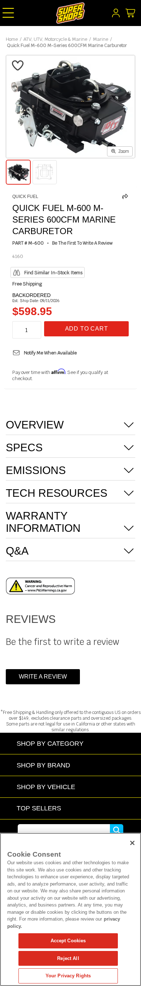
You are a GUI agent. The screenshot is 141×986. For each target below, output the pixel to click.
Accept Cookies (68, 940)
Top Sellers (39, 808)
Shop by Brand (43, 765)
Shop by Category (50, 743)
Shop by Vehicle (46, 787)
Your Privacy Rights (68, 975)
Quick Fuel (25, 196)
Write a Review (43, 676)
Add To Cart (86, 329)
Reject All (68, 958)
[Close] (132, 843)
